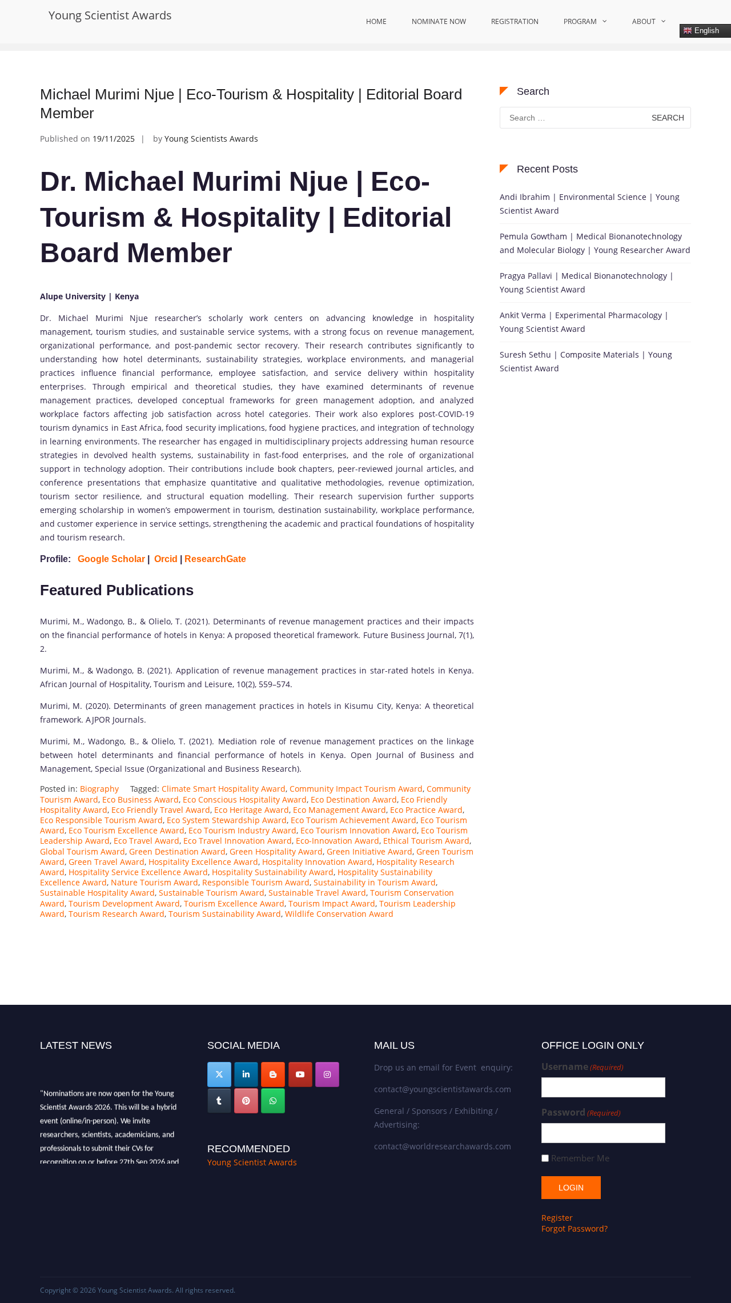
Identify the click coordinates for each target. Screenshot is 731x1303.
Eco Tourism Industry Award (242, 830)
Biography (99, 788)
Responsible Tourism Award (256, 882)
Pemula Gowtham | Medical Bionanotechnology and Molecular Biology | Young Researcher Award (595, 243)
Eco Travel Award (146, 840)
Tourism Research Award (116, 913)
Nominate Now (439, 21)
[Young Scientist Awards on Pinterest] (246, 1100)
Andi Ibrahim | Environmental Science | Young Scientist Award (590, 203)
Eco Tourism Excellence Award (126, 830)
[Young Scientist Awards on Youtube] (300, 1074)
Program (580, 21)
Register (557, 1217)
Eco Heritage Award (251, 809)
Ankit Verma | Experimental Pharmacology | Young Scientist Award (584, 322)
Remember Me (580, 1158)
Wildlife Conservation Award (339, 913)
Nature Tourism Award (154, 882)
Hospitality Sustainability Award (273, 872)
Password (581, 1112)
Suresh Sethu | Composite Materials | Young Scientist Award (586, 361)
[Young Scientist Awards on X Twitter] (219, 1074)
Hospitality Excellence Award (203, 861)
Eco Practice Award (426, 809)
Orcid (166, 559)
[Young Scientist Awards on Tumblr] (219, 1100)
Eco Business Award (140, 799)
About (644, 21)
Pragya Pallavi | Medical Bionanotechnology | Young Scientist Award (587, 282)
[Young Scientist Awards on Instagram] (327, 1074)
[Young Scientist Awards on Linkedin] (246, 1074)
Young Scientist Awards (110, 15)
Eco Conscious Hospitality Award (245, 799)
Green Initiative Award (369, 851)
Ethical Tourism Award (426, 840)
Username (582, 1067)
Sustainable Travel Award (317, 892)
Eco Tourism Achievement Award (353, 820)
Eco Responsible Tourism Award (101, 820)
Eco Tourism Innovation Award (358, 830)
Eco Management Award (339, 809)
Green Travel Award (106, 861)
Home (376, 21)
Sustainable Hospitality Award (97, 892)
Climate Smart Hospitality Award (224, 788)
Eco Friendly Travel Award (160, 809)
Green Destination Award (177, 851)
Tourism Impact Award (331, 903)
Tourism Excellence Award (234, 903)
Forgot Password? (574, 1228)
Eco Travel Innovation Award (237, 840)
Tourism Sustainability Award (224, 913)
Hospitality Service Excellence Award (138, 872)
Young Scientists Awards (211, 138)
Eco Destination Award (354, 799)
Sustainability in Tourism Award (375, 882)
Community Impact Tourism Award (356, 788)
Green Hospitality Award (276, 851)
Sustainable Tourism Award (211, 892)
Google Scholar (111, 559)
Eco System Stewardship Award (227, 820)
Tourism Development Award (124, 903)
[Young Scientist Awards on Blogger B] (273, 1074)
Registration (515, 21)
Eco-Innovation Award (337, 840)
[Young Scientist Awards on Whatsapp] (273, 1100)
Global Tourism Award (82, 851)
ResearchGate (216, 559)
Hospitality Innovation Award (317, 861)
